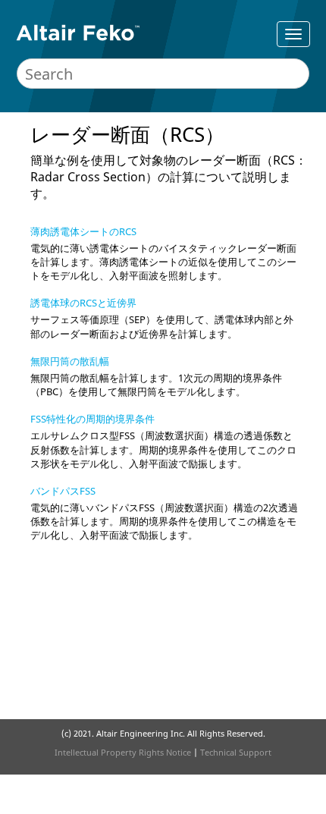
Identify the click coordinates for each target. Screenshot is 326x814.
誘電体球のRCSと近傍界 (83, 303)
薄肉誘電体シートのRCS (83, 231)
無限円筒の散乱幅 (69, 361)
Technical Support (235, 752)
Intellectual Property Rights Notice (123, 752)
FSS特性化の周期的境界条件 (92, 419)
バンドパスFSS (63, 491)
